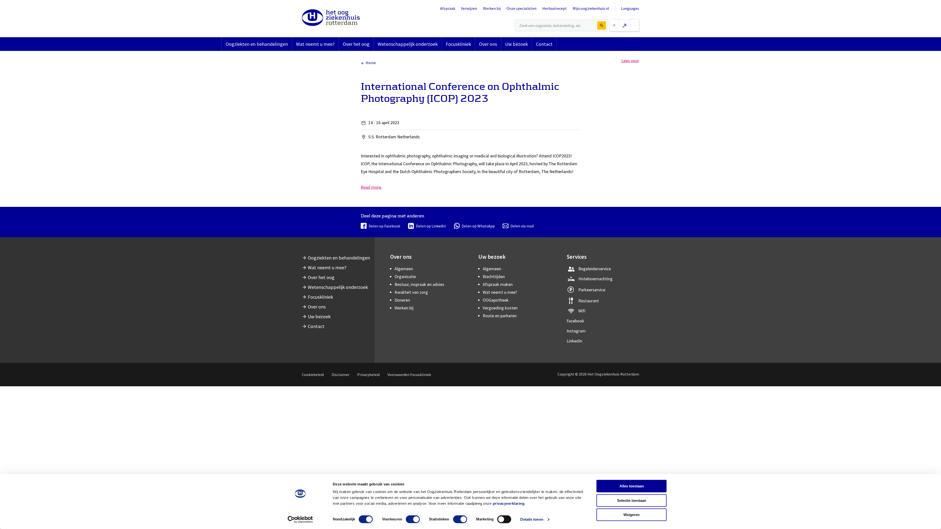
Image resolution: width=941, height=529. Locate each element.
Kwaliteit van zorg (411, 292)
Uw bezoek (516, 44)
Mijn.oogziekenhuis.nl (591, 8)
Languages (630, 8)
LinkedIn (574, 341)
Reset (624, 25)
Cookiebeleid (313, 374)
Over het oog (356, 44)
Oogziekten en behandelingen (257, 44)
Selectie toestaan (631, 500)
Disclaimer (340, 374)
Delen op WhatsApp (478, 225)
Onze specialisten (521, 8)
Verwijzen (469, 8)
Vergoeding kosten (500, 308)
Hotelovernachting (595, 279)
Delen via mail (522, 225)
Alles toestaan (631, 486)
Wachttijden (494, 276)
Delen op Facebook (384, 225)
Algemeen (404, 268)
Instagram (576, 331)
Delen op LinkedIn (431, 225)
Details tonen (531, 519)
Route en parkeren (500, 315)
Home (371, 62)
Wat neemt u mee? (315, 44)
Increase (614, 25)
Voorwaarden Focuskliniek (409, 374)
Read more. (371, 187)
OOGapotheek (496, 300)
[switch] (413, 519)
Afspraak (447, 8)
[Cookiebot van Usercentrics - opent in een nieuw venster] (300, 519)
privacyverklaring (509, 503)
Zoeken (601, 25)
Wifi (581, 311)
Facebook (575, 321)
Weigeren (631, 515)
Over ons (488, 44)
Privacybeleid (368, 374)
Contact (544, 44)
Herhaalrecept (554, 8)
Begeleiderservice (594, 268)
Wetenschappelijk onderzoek (408, 44)
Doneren (402, 300)
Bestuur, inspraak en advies (419, 284)
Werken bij (492, 8)
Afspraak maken (498, 284)
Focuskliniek (458, 44)
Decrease (634, 25)
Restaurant (588, 301)
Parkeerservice (591, 290)
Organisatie (405, 276)
